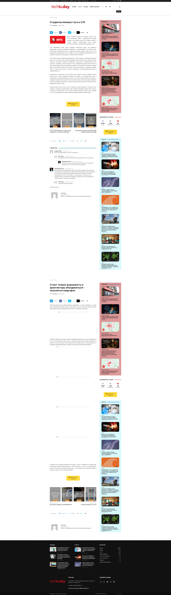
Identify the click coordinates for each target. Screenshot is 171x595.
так (103, 120)
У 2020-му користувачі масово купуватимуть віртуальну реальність (55, 120)
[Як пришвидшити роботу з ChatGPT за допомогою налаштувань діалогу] (53, 549)
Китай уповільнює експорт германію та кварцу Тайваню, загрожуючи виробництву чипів (110, 155)
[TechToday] (51, 25)
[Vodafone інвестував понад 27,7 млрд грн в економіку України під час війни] (110, 29)
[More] (87, 32)
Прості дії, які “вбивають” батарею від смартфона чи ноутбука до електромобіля (109, 173)
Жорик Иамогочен (66, 161)
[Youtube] (120, 1)
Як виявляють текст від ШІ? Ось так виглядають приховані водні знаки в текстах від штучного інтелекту (110, 209)
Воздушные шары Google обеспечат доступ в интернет (79, 120)
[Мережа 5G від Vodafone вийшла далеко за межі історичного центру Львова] (110, 101)
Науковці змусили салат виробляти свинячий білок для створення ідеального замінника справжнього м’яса (110, 266)
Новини (55, 17)
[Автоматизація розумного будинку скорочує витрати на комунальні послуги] (110, 239)
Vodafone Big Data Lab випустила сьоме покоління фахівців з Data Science (110, 55)
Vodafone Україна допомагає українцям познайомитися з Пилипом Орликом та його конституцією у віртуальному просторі (109, 91)
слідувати (110, 120)
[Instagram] (115, 1)
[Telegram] (107, 581)
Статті (103, 152)
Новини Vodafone (105, 52)
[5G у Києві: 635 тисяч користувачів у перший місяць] (110, 64)
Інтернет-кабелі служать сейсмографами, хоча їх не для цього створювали (109, 191)
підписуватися (118, 120)
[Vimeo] (118, 1)
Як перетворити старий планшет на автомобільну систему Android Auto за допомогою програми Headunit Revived (63, 565)
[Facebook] (113, 1)
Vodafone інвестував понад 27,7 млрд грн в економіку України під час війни (110, 37)
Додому (51, 17)
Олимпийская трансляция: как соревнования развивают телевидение (91, 120)
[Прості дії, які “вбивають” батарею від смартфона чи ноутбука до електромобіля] (110, 164)
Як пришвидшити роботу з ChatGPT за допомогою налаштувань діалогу (63, 549)
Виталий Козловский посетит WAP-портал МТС (67, 120)
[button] (119, 6)
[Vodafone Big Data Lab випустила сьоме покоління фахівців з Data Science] (110, 46)
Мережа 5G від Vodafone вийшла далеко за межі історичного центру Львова (110, 110)
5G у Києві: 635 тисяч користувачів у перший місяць (109, 72)
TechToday (54, 25)
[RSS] (104, 581)
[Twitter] (116, 1)
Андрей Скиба (58, 151)
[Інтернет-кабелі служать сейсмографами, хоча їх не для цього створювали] (110, 182)
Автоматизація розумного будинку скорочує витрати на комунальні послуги (109, 247)
